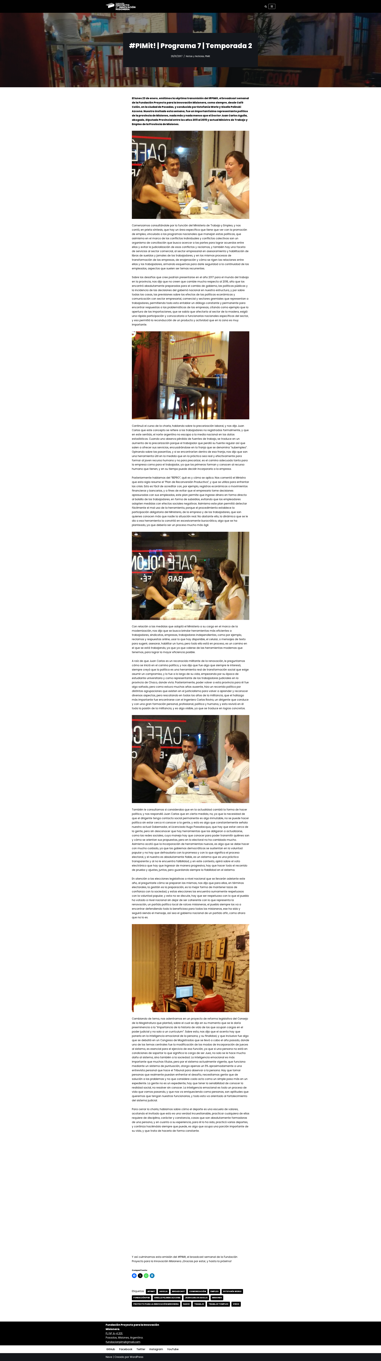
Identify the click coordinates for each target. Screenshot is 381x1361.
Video (236, 1304)
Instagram (156, 1349)
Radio (186, 1304)
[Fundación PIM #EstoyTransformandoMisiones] (120, 6)
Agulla (163, 1291)
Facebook (125, 1349)
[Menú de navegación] (271, 6)
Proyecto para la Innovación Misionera (156, 1304)
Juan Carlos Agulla (196, 1297)
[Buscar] (266, 6)
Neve (109, 1357)
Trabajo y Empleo (218, 1304)
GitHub (110, 1349)
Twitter (140, 1349)
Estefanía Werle (232, 1291)
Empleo (214, 1291)
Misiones (217, 1297)
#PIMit (151, 1291)
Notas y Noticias (195, 56)
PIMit (207, 56)
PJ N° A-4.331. (114, 1333)
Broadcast (178, 1291)
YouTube (173, 1349)
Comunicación (197, 1291)
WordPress (136, 1357)
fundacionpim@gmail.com (123, 1342)
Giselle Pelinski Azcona (167, 1297)
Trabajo (199, 1304)
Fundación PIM (141, 1297)
